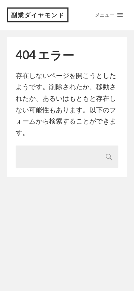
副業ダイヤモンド (38, 14)
